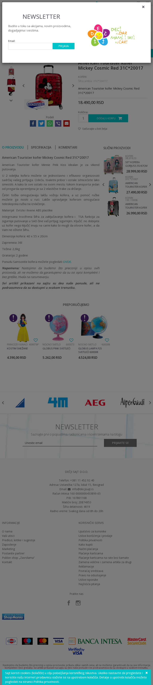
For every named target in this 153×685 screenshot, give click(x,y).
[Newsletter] (111, 34)
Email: (11, 40)
